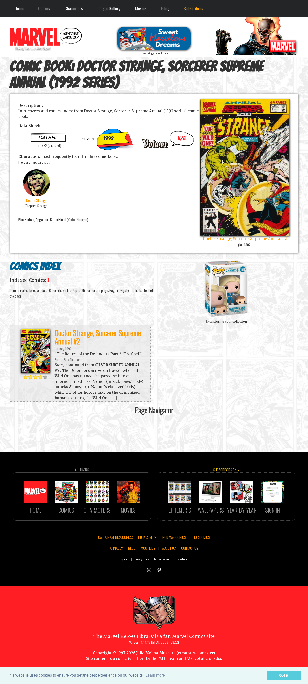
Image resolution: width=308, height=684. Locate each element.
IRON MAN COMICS (174, 537)
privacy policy (142, 559)
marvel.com (182, 559)
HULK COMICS (147, 537)
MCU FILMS (148, 548)
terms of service (161, 559)
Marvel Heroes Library (128, 636)
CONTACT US (189, 548)
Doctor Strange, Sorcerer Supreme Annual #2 (98, 336)
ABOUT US (169, 548)
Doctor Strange (36, 200)
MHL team (168, 658)
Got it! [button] (284, 675)
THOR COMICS (200, 537)
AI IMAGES (116, 548)
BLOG (131, 548)
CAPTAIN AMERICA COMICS (115, 537)
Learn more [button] (155, 675)
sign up (124, 559)
